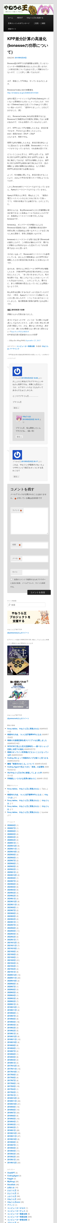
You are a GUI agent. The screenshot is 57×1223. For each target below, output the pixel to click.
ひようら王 (11, 1193)
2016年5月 (11, 1118)
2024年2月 (11, 895)
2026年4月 (11, 837)
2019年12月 (12, 1007)
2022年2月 (11, 936)
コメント (17, 510)
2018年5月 (11, 1057)
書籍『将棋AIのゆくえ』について (20, 763)
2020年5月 (11, 992)
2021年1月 (11, 971)
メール (16, 558)
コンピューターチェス (16, 1211)
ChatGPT (11, 1172)
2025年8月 (11, 857)
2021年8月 (11, 954)
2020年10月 (12, 980)
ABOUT (20, 17)
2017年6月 (11, 1083)
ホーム (10, 17)
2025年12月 (12, 845)
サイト (15, 571)
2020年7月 (11, 986)
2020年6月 (11, 989)
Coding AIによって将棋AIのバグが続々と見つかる (27, 758)
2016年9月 (11, 1106)
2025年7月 (11, 860)
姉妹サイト (12, 28)
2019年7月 (11, 1015)
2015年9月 (11, 1142)
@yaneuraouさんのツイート (18, 632)
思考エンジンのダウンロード (19, 23)
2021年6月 (11, 957)
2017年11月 (12, 1068)
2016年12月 (12, 1098)
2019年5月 (11, 1021)
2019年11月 (12, 1010)
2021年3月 (11, 966)
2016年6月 (11, 1115)
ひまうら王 (11, 1190)
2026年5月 (11, 834)
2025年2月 (11, 869)
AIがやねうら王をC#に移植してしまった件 (24, 772)
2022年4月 (11, 933)
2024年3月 (11, 892)
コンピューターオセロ (16, 1208)
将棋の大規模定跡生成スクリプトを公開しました (27, 740)
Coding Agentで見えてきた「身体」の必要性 (25, 766)
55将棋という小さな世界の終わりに (21, 778)
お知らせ (11, 1187)
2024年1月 (11, 898)
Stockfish (11, 1184)
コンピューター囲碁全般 (17, 1213)
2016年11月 (12, 1101)
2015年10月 (12, 1139)
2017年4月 (11, 1089)
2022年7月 (11, 925)
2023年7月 (11, 910)
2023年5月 (11, 916)
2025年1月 (11, 872)
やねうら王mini (13, 1202)
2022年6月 (11, 928)
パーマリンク (14, 348)
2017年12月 (12, 1065)
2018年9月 (11, 1045)
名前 (16, 544)
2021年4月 (11, 963)
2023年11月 (12, 904)
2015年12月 (12, 1133)
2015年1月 (11, 1159)
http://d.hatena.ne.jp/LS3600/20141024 (22, 92)
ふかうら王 (11, 1196)
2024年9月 (11, 878)
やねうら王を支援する (35, 17)
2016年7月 (11, 1112)
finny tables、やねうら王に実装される (23, 728)
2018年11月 (12, 1039)
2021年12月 (12, 942)
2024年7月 (11, 881)
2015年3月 (11, 1153)
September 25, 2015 (33, 340)
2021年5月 (11, 960)
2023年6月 (11, 913)
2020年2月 (11, 1001)
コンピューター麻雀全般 (17, 1219)
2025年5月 (11, 866)
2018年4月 (11, 1059)
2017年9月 (11, 1074)
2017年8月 (11, 1077)
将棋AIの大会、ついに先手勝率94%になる (24, 734)
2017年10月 (12, 1071)
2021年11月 (12, 945)
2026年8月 (11, 825)
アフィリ (11, 1205)
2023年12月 (12, 901)
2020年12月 (12, 975)
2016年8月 (11, 1109)
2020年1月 (11, 1004)
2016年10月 (12, 1103)
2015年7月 (11, 1145)
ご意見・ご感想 (39, 23)
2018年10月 (12, 1042)
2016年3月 (11, 1124)
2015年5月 (11, 1148)
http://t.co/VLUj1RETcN (20, 331)
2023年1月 (11, 922)
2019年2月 (11, 1030)
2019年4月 (11, 1024)
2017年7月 (11, 1080)
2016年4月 (11, 1121)
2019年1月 (11, 1033)
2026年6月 (11, 831)
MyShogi (11, 1181)
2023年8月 (11, 907)
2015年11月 (12, 1136)
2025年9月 (11, 854)
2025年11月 (12, 848)
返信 (16, 407)
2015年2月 (11, 1156)
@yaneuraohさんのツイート (18, 718)
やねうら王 (11, 1199)
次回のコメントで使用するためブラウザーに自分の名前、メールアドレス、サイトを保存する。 (28, 583)
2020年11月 (12, 977)
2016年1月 (11, 1130)
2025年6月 (11, 863)
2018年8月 (11, 1048)
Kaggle (10, 1178)
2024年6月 (11, 884)
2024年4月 (11, 889)
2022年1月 (11, 939)
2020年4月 (11, 995)
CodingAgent (13, 1175)
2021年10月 (12, 948)
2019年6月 (11, 1018)
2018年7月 (11, 1051)
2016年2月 (11, 1127)
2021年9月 (11, 951)
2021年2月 (11, 969)
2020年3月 (11, 998)
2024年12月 (12, 875)
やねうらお (27, 416)
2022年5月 (11, 931)
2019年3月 (11, 1027)
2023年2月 (11, 919)
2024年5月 (11, 886)
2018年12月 (12, 1036)
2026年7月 (11, 828)
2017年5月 (11, 1086)
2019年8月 (11, 1013)
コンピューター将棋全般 (25, 346)
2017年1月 (11, 1095)
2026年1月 (11, 842)
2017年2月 (11, 1092)
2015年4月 (11, 1150)
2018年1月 (11, 1062)
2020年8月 (11, 983)
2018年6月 (11, 1054)
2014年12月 (12, 1162)
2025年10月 (12, 851)
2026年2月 (11, 840)
